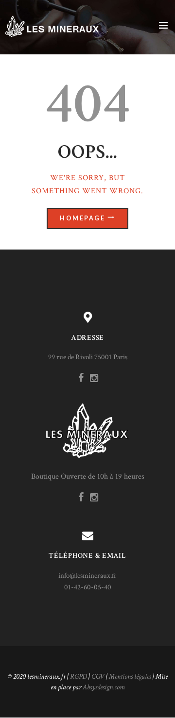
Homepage (82, 218)
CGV (98, 676)
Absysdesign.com (104, 687)
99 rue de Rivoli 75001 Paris (87, 357)
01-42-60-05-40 (87, 587)
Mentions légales (130, 676)
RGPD (78, 676)
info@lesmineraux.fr (87, 575)
